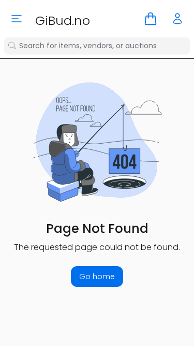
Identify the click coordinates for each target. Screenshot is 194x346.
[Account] (177, 18)
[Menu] (16, 18)
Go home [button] (97, 276)
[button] (150, 18)
